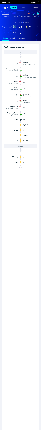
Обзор (5, 38)
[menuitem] (14, 7)
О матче (22, 38)
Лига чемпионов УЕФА (5, 7)
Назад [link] (6, 13)
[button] (35, 7)
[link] (14, 7)
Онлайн (13, 38)
